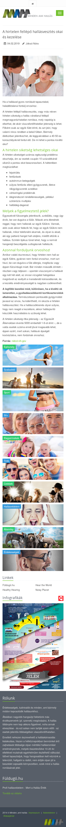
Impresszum (34, 812)
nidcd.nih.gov (19, 341)
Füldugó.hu (9, 585)
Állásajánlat (8, 815)
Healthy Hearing (11, 589)
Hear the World (44, 585)
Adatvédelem (49, 812)
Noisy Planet (42, 589)
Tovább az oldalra (12, 793)
